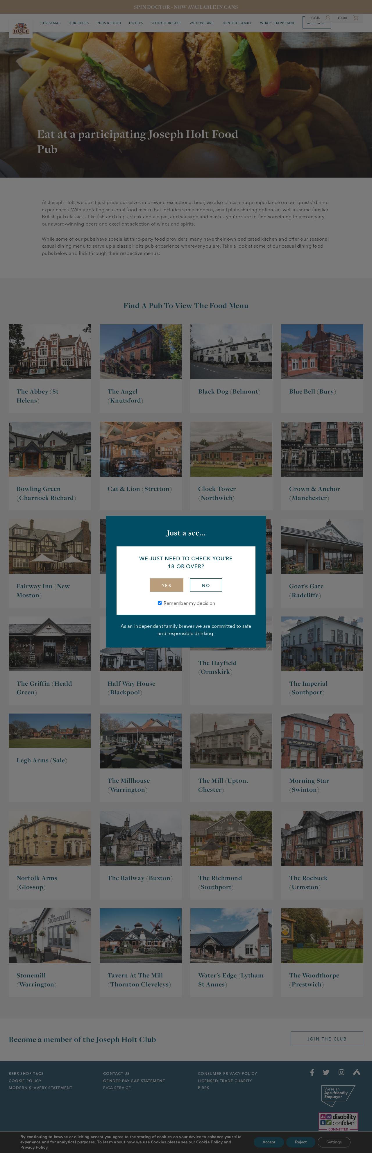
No (206, 585)
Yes (166, 585)
